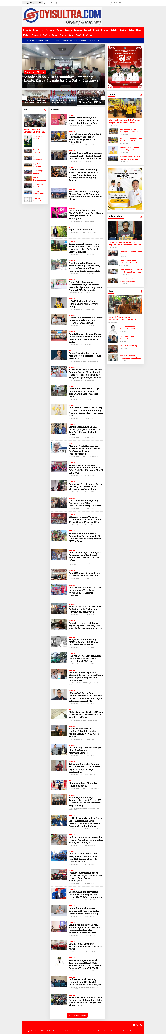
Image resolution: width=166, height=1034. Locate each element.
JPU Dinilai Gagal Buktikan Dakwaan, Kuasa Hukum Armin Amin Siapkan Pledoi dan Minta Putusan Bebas (131, 253)
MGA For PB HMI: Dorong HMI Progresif (39, 137)
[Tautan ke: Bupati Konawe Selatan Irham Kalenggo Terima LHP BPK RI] (59, 575)
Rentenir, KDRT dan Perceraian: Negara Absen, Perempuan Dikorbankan (130, 357)
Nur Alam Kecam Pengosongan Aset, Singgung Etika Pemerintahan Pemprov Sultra (85, 503)
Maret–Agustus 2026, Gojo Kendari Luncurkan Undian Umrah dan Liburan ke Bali (83, 120)
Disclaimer (116, 1031)
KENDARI (72, 115)
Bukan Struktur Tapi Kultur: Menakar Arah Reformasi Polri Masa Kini (85, 356)
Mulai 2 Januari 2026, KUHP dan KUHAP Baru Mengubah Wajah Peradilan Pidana (86, 715)
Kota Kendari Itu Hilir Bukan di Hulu (128, 337)
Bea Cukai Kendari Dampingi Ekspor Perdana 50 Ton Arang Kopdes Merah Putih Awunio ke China (85, 195)
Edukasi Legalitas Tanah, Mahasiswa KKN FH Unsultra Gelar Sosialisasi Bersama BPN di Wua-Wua (86, 469)
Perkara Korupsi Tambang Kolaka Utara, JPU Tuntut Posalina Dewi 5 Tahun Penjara (85, 982)
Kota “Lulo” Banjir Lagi (129, 346)
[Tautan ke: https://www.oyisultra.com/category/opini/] (141, 291)
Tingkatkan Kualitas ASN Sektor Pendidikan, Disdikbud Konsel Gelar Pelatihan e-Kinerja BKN (86, 156)
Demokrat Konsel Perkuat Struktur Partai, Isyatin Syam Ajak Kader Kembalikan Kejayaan (130, 158)
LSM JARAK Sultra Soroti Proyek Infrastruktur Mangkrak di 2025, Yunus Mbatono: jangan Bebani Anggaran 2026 (86, 697)
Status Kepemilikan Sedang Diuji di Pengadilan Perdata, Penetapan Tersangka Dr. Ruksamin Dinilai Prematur (131, 271)
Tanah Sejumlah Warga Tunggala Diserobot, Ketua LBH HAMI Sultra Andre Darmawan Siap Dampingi (85, 801)
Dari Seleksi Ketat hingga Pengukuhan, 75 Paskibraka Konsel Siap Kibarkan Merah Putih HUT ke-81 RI (63, 101)
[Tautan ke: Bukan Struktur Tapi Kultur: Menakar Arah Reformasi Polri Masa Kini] (59, 354)
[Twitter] (137, 1025)
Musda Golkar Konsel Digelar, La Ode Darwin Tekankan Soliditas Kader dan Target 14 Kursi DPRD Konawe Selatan (130, 130)
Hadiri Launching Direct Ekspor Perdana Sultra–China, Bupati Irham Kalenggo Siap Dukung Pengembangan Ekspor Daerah (85, 373)
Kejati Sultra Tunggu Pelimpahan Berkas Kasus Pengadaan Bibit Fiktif (130, 262)
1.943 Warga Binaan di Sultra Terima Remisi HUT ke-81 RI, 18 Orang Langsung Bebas (39, 172)
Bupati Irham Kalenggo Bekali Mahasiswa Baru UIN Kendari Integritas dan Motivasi (35, 101)
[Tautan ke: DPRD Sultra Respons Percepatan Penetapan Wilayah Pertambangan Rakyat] (28, 151)
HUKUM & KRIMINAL (83, 563)
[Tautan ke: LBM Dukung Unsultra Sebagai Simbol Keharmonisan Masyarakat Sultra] (59, 749)
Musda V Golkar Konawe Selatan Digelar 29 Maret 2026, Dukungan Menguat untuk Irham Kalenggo (130, 149)
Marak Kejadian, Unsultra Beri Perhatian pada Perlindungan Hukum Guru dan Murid (85, 609)
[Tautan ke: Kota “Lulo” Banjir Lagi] (113, 348)
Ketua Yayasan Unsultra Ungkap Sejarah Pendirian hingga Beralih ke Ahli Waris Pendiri (84, 732)
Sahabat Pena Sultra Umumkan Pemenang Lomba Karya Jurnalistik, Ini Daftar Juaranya (61, 78)
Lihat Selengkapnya (77, 1015)
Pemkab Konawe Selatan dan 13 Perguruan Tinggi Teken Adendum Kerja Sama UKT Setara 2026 (85, 138)
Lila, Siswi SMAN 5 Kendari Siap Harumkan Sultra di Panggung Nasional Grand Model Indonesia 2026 (86, 411)
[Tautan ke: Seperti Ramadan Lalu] (59, 231)
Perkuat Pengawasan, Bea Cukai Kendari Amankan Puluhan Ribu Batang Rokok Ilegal (86, 840)
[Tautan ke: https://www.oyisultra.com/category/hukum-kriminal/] (141, 216)
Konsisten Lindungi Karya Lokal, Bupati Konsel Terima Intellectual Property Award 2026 (39, 158)
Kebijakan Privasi (129, 1031)
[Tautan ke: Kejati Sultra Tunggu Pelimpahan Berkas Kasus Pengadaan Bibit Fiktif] (113, 262)
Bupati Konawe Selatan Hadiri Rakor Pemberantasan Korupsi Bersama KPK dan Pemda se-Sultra (85, 338)
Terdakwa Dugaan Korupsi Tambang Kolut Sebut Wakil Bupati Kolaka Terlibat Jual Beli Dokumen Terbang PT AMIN (85, 964)
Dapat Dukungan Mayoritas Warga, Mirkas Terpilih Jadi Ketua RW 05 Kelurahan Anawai (86, 894)
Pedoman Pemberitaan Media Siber (77, 1031)
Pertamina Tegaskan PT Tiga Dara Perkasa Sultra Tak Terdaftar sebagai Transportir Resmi (84, 392)
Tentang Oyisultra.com (55, 1031)
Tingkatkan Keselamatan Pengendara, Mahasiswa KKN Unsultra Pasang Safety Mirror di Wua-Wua (85, 537)
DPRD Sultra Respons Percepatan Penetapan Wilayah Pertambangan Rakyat (39, 151)
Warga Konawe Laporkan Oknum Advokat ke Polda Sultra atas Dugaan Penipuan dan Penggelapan (86, 676)
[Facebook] (133, 1025)
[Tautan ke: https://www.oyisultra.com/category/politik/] (141, 94)
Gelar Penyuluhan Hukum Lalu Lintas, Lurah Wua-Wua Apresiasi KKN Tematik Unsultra (85, 591)
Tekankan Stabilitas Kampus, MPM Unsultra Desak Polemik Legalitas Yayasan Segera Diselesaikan (85, 768)
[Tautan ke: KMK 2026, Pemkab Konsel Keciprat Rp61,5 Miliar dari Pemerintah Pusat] (28, 199)
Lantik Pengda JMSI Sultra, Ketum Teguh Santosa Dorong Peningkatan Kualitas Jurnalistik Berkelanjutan (84, 928)
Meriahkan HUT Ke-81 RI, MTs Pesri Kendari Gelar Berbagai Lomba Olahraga (39, 193)
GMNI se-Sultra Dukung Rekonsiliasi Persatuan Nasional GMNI (86, 946)
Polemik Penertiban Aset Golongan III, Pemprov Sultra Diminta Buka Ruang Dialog (84, 911)
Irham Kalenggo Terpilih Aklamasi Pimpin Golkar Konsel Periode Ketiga (124, 121)
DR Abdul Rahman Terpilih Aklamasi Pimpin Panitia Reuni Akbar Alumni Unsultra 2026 (85, 520)
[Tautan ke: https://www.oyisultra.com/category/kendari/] (45, 110)
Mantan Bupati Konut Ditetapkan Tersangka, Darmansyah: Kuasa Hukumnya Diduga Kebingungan (129, 280)
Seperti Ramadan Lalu (80, 229)
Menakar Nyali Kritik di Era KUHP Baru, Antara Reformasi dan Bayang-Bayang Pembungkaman (84, 450)
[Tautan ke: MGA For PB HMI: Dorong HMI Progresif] (28, 141)
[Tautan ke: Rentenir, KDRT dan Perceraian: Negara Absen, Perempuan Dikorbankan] (113, 357)
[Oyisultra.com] (62, 16)
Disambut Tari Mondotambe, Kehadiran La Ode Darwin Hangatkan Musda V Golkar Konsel (131, 140)
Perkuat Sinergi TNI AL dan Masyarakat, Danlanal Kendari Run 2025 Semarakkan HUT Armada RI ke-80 (85, 857)
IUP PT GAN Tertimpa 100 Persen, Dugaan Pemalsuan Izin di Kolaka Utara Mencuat (86, 320)
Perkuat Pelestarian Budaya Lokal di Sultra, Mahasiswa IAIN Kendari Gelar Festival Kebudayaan (86, 876)
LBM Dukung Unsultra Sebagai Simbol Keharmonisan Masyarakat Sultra (85, 750)
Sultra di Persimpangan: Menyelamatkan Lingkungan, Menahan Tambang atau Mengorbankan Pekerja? (39, 179)
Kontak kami (97, 1031)
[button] (142, 3)
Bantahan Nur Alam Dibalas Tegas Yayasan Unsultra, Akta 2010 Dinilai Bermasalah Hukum (85, 626)
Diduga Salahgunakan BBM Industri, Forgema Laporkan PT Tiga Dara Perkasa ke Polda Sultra (85, 430)
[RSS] (140, 1025)
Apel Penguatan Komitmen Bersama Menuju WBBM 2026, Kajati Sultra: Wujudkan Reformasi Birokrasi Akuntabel (85, 267)
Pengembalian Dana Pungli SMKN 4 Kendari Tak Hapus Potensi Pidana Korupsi (83, 642)
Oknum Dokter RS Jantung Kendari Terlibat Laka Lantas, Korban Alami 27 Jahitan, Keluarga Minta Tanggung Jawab (84, 175)
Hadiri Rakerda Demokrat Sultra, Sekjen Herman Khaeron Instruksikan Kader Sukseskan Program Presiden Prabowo (86, 822)
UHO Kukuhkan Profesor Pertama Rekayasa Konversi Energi (83, 304)
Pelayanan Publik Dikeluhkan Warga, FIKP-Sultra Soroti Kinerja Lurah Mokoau (85, 658)
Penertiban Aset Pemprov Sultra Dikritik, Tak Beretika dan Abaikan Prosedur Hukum (85, 487)
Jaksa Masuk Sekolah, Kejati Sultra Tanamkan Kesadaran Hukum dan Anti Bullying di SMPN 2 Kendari (84, 248)
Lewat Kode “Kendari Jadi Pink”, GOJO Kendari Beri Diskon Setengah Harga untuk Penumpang (86, 214)
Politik (84, 829)
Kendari (41, 72)
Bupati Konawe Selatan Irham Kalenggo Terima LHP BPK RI (84, 574)
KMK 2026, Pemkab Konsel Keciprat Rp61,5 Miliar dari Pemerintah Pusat (39, 199)
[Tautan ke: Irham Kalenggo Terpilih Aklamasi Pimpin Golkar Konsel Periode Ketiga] (125, 108)
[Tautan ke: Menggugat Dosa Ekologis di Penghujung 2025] (59, 784)
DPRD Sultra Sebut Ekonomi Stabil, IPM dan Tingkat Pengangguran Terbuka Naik (90, 101)
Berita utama (31, 72)
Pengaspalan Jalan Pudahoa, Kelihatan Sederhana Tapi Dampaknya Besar (131, 327)
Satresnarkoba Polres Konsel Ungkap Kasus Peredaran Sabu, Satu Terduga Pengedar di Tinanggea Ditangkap (125, 243)
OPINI (70, 227)
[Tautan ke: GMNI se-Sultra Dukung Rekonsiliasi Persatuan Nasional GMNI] (59, 945)
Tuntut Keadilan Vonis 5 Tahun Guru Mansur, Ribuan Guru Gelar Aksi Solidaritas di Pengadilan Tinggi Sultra (85, 1001)
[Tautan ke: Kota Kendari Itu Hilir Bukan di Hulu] (113, 339)
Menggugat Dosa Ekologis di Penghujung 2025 (83, 784)
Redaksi (107, 1031)
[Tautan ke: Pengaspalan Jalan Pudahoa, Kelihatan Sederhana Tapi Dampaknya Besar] (113, 329)
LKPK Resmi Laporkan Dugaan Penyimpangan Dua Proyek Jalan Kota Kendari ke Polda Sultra (85, 556)
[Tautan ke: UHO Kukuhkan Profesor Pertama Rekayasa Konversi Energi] (59, 303)
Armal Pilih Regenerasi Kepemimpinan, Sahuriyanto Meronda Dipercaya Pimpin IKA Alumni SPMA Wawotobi (85, 286)
